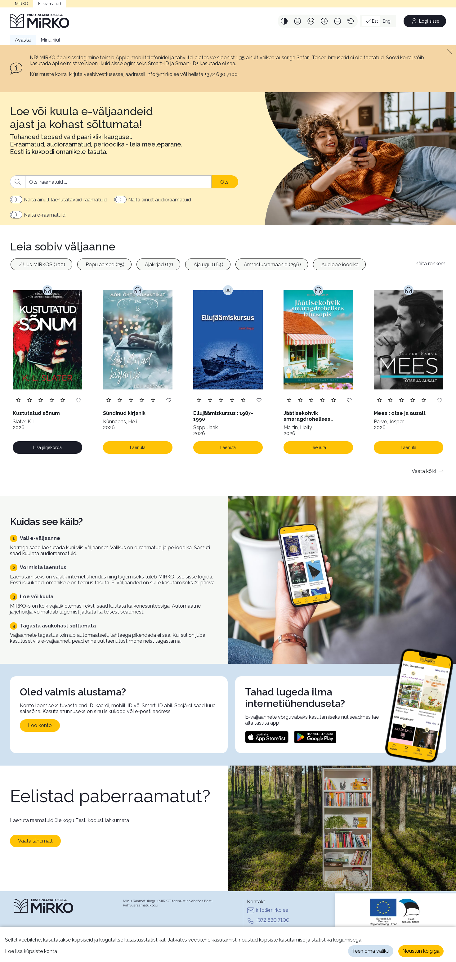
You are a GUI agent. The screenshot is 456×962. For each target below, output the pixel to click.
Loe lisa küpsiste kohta (31, 951)
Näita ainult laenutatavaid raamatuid (65, 200)
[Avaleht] (39, 21)
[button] (284, 21)
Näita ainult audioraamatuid (159, 200)
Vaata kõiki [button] (424, 471)
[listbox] (209, 265)
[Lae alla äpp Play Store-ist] (315, 737)
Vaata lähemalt (35, 841)
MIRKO (21, 3)
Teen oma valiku (370, 951)
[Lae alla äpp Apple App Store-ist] (266, 737)
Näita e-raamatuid (44, 215)
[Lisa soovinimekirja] (78, 400)
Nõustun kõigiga (421, 951)
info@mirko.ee (272, 910)
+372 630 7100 (272, 920)
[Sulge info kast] (449, 51)
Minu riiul (50, 40)
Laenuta (137, 447)
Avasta (23, 40)
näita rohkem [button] (430, 264)
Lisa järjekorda (47, 447)
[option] (41, 264)
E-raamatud (49, 3)
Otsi (225, 182)
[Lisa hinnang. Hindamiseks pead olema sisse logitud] (40, 400)
